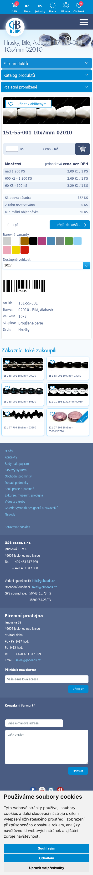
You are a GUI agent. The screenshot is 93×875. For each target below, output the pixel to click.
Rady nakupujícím (17, 463)
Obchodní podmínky (18, 476)
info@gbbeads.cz (43, 580)
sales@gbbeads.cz (44, 587)
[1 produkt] (42, 241)
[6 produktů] (69, 241)
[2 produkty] (7, 241)
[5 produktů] (16, 241)
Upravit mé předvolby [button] (46, 868)
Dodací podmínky (16, 482)
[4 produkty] (77, 241)
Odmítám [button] (46, 858)
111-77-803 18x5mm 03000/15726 (61, 429)
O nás (9, 450)
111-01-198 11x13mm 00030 (66, 401)
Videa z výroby (15, 501)
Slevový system (15, 469)
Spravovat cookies (17, 526)
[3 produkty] (25, 241)
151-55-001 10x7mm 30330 (20, 401)
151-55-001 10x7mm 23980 (65, 376)
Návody (10, 514)
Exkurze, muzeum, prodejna (24, 495)
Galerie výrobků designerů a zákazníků (31, 507)
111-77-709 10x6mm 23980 (20, 427)
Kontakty (11, 457)
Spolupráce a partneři (19, 488)
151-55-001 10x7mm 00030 (20, 376)
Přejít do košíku (68, 224)
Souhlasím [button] (46, 848)
